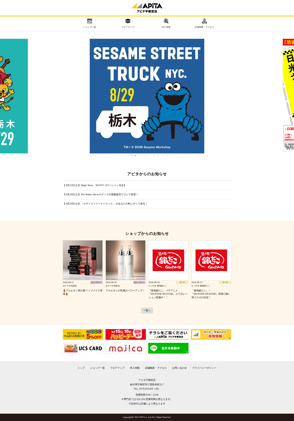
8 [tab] (158, 155)
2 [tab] (130, 155)
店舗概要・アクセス (204, 27)
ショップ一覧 (89, 27)
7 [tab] (153, 155)
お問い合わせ (179, 368)
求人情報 (166, 27)
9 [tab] (163, 155)
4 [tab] (140, 155)
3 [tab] (135, 155)
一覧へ (147, 310)
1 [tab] (126, 155)
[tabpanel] (147, 96)
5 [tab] (144, 155)
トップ (81, 368)
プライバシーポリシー (204, 368)
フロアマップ (127, 27)
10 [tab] (167, 155)
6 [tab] (149, 155)
